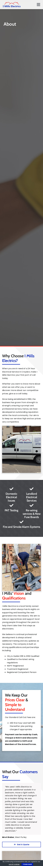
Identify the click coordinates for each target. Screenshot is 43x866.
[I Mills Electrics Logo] (12, 2)
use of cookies (14, 864)
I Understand (27, 864)
